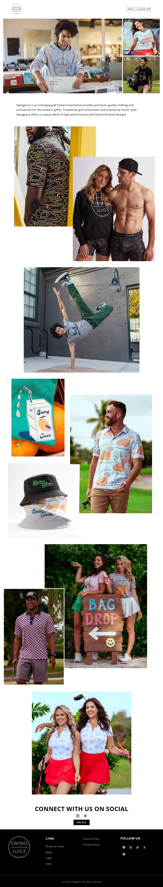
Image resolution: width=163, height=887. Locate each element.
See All (81, 822)
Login (49, 857)
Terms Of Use (91, 838)
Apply (131, 9)
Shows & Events (55, 846)
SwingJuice (76, 882)
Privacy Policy (91, 844)
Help (48, 863)
